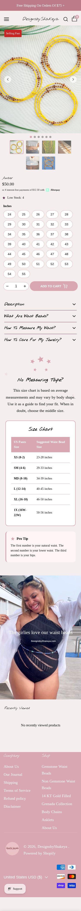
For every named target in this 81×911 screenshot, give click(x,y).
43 (66, 244)
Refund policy (15, 798)
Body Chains (52, 812)
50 (23, 264)
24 (9, 214)
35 (23, 234)
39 (9, 244)
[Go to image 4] (42, 137)
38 (66, 234)
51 (38, 264)
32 (52, 224)
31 (38, 224)
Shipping (11, 782)
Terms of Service (17, 790)
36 (38, 234)
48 (66, 254)
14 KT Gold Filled (56, 796)
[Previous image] (7, 79)
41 (38, 244)
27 (52, 214)
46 (38, 254)
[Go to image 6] (50, 137)
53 (66, 264)
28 (66, 214)
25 (23, 214)
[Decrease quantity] (7, 286)
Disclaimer (12, 806)
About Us (11, 766)
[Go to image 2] (35, 137)
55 (23, 274)
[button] (6, 19)
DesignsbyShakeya (53, 846)
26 (38, 214)
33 (66, 224)
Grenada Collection (57, 804)
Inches (7, 206)
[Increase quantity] (25, 286)
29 (9, 224)
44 (9, 254)
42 (52, 244)
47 (52, 254)
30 (23, 224)
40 (23, 244)
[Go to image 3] (39, 137)
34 (9, 234)
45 (23, 254)
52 (52, 264)
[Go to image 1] (31, 137)
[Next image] (73, 79)
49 (9, 264)
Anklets (48, 820)
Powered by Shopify (40, 853)
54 (9, 274)
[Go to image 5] (46, 137)
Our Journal (13, 774)
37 (52, 234)
